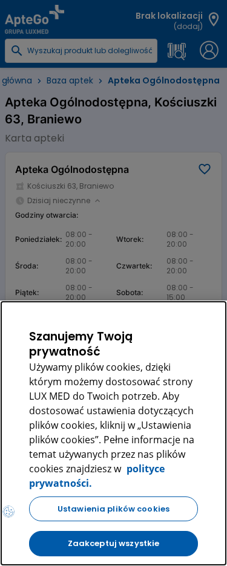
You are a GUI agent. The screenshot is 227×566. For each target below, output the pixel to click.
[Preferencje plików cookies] (8, 512)
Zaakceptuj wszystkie (114, 543)
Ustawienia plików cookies (113, 509)
